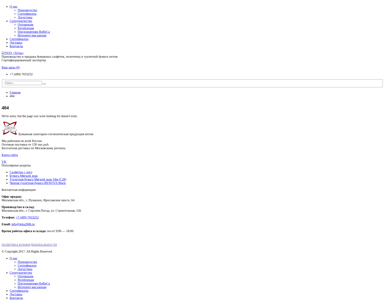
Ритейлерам (26, 28)
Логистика (25, 17)
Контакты (16, 46)
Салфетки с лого (21, 172)
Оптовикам (25, 24)
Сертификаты (27, 13)
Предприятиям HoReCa (34, 31)
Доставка (16, 42)
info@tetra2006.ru (23, 224)
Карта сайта (10, 155)
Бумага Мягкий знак (24, 175)
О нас (13, 6)
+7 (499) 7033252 (27, 217)
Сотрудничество (21, 21)
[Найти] (44, 84)
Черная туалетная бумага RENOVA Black (38, 183)
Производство (27, 10)
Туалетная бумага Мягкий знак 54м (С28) (38, 179)
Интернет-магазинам (32, 35)
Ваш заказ (11, 67)
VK (4, 161)
